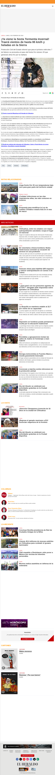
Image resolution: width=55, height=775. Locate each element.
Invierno (16, 165)
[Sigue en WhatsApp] (50, 93)
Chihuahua (24, 165)
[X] (6, 93)
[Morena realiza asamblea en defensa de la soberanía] (9, 565)
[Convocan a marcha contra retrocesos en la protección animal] (9, 374)
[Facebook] (2, 93)
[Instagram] (27, 759)
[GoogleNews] (31, 759)
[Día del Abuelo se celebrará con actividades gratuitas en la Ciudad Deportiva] (9, 391)
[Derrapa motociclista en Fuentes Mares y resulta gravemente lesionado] (9, 358)
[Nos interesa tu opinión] (27, 746)
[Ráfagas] (4, 495)
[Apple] (34, 759)
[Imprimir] (22, 93)
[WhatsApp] (9, 93)
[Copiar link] (19, 93)
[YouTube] (24, 759)
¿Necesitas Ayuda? (27, 755)
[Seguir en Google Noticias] (53, 93)
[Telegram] (12, 93)
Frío (3, 165)
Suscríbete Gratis (27, 639)
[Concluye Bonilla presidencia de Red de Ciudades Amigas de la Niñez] (9, 532)
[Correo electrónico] (15, 93)
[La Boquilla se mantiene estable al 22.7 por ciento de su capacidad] (9, 310)
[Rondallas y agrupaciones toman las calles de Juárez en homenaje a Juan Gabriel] (9, 341)
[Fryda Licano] (4, 517)
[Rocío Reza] (4, 502)
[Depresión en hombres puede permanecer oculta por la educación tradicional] (9, 325)
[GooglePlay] (38, 759)
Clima (9, 165)
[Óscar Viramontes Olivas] (4, 510)
